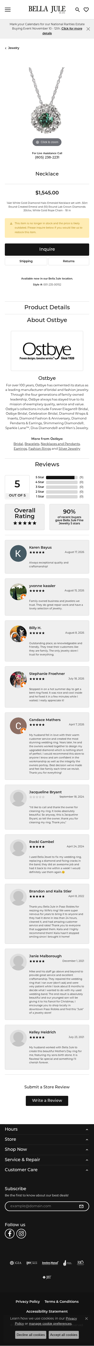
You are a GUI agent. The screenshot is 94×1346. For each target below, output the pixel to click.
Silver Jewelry (69, 448)
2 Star (40, 492)
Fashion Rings (39, 448)
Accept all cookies (63, 1335)
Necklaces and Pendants (60, 444)
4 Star (39, 482)
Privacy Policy (28, 1302)
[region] (47, 106)
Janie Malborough (45, 956)
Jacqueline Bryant (45, 792)
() (81, 477)
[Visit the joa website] (67, 1263)
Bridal (18, 444)
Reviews (47, 465)
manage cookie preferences (50, 1323)
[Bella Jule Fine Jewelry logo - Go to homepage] (47, 10)
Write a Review (47, 1101)
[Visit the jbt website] (47, 1277)
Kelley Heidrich (42, 1032)
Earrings (20, 448)
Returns (68, 261)
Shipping (26, 261)
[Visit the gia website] (15, 1263)
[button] (78, 9)
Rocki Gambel (41, 842)
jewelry (13, 48)
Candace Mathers (44, 720)
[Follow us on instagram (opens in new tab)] (21, 1233)
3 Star (40, 487)
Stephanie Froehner (47, 674)
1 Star (40, 496)
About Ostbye (47, 320)
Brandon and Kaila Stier (50, 891)
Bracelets (32, 444)
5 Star (40, 477)
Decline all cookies (31, 1335)
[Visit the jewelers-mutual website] (50, 1263)
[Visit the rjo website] (80, 1263)
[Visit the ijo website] (31, 1263)
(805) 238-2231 (47, 157)
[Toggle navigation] (7, 9)
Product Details (47, 308)
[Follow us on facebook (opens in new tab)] (9, 1233)
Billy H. (35, 628)
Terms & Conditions (62, 1302)
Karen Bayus (40, 548)
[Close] (88, 29)
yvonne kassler (42, 586)
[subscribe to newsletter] (81, 1206)
